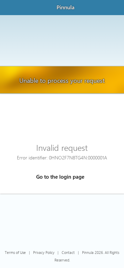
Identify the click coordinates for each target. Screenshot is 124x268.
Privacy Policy (43, 252)
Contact (68, 252)
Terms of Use (15, 252)
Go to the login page (60, 176)
